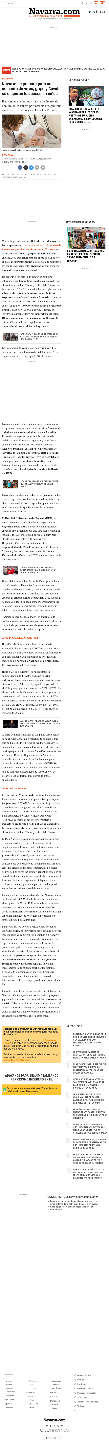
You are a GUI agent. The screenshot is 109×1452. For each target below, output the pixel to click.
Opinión (8, 1404)
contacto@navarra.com (16, 1059)
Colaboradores (35, 1381)
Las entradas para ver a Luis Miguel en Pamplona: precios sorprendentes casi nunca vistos (39, 723)
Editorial (9, 1407)
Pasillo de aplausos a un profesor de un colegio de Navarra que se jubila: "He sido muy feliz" (38, 336)
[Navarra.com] (54, 12)
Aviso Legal (82, 1397)
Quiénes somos (84, 1375)
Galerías (55, 1404)
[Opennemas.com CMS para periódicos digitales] (54, 1433)
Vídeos (54, 1408)
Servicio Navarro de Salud (43, 174)
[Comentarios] (42, 167)
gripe (26, 174)
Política (9, 1385)
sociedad (10, 174)
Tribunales (10, 1392)
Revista (53, 1397)
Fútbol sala (56, 1385)
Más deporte (57, 1388)
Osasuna (31, 1392)
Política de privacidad (86, 1393)
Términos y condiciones (83, 1197)
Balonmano (56, 1381)
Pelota (31, 1407)
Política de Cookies (85, 1388)
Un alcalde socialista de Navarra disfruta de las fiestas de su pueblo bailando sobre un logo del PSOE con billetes (85, 116)
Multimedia (55, 1401)
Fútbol (31, 1400)
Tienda (80, 1410)
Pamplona (9, 1399)
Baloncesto (33, 1404)
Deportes (31, 1397)
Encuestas (33, 1388)
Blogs (31, 1385)
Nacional (54, 1392)
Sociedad (10, 1395)
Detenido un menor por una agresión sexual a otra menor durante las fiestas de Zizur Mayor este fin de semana (58, 70)
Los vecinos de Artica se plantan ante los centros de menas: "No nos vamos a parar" (89, 1055)
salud (19, 174)
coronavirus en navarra (14, 177)
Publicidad (82, 1384)
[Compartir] (20, 167)
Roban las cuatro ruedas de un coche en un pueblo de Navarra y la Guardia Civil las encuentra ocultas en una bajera (90, 1040)
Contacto (81, 1380)
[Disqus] (76, 1252)
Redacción (8, 155)
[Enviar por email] (37, 167)
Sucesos (9, 1388)
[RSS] (62, 1425)
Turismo (80, 1406)
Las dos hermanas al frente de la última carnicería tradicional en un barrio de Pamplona (37, 570)
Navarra (8, 1381)
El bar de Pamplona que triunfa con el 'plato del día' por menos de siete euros (38, 483)
